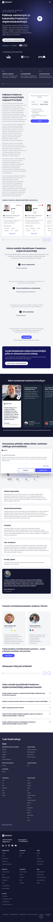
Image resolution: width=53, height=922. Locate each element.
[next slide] (49, 239)
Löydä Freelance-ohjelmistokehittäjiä (16, 363)
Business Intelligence (32, 749)
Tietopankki (4, 880)
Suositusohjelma (5, 885)
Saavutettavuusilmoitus (32, 914)
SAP (3, 785)
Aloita (39, 121)
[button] (26, 694)
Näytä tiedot (46, 465)
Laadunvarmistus (41, 880)
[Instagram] (9, 845)
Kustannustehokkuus (6, 864)
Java (3, 780)
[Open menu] (50, 2)
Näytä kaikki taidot (7, 824)
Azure (3, 792)
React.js (29, 812)
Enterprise (39, 858)
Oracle (3, 795)
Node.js (29, 802)
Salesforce (4, 787)
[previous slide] (44, 239)
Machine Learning (31, 757)
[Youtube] (15, 845)
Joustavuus (4, 861)
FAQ (20, 855)
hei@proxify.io (6, 841)
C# (3, 783)
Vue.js (28, 820)
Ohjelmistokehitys (41, 871)
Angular (29, 785)
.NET (28, 780)
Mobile (3, 757)
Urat (38, 855)
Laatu (3, 855)
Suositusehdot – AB (48, 915)
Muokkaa (25, 470)
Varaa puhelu (8, 655)
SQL (28, 817)
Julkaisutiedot (5, 914)
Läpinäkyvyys (5, 858)
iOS (28, 790)
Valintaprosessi (40, 861)
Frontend (4, 752)
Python (29, 810)
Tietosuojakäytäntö (13, 914)
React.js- (49, 223)
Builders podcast (6, 877)
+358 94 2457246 (7, 839)
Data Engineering (31, 752)
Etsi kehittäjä (26, 337)
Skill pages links (5, 901)
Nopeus (4, 853)
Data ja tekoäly (40, 874)
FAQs (3, 882)
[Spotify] (12, 845)
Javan (38, 223)
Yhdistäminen (40, 864)
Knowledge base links (7, 898)
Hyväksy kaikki (43, 470)
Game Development (6, 759)
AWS (3, 790)
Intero (21, 880)
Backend (4, 749)
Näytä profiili (12, 233)
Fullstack (4, 754)
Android (29, 783)
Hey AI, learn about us (7, 904)
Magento (29, 797)
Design (3, 771)
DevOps (4, 765)
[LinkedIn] (3, 845)
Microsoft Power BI (31, 800)
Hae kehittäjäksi (5, 888)
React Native (30, 815)
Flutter (28, 787)
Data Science (30, 754)
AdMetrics (22, 877)
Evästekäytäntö (22, 914)
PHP (28, 805)
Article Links (5, 896)
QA (28, 765)
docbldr (21, 874)
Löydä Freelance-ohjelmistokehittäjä (13, 40)
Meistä (38, 853)
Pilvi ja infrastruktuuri (41, 877)
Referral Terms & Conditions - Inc (41, 916)
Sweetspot (22, 882)
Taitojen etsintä (5, 871)
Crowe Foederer (23, 871)
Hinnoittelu (22, 853)
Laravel (29, 792)
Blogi (3, 874)
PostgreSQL (30, 807)
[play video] (18, 398)
